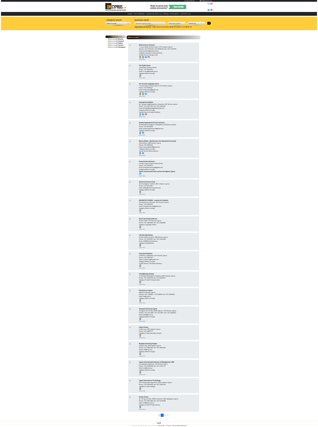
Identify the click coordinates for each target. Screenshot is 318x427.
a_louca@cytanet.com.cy (150, 71)
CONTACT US (185, 14)
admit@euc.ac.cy (148, 315)
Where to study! (115, 39)
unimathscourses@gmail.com (152, 206)
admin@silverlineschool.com (152, 188)
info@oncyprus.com (206, 1)
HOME (130, 14)
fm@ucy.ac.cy (147, 296)
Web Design (161, 425)
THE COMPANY (139, 14)
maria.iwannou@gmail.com (151, 147)
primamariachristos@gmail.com (153, 167)
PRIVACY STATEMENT (171, 14)
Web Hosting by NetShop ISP (179, 425)
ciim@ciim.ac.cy (147, 368)
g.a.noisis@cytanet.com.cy (151, 51)
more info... (142, 59)
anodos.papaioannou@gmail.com (153, 129)
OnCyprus (168, 425)
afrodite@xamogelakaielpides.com (153, 108)
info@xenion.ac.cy (148, 403)
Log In (159, 423)
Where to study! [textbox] (111, 23)
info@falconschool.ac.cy (150, 241)
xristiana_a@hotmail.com (151, 259)
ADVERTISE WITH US (154, 14)
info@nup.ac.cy (147, 350)
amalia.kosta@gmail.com (150, 90)
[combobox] (116, 23)
